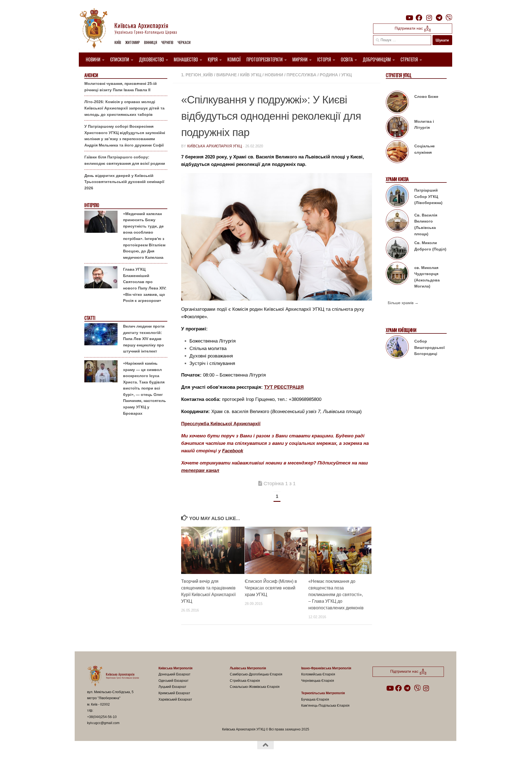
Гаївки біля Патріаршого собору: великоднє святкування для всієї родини (124, 160)
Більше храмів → (403, 303)
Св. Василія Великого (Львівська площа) (425, 224)
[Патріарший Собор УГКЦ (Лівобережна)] (397, 196)
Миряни (300, 59)
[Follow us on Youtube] (409, 17)
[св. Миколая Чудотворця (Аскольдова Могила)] (397, 274)
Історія (324, 59)
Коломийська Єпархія (318, 674)
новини (274, 74)
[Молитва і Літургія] (397, 128)
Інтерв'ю (91, 205)
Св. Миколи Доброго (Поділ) (430, 246)
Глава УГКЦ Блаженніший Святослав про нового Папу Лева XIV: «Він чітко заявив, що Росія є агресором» (144, 285)
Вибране (226, 74)
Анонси (91, 75)
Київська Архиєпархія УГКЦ (214, 146)
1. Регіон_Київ (197, 74)
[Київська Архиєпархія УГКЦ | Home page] (133, 29)
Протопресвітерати (264, 59)
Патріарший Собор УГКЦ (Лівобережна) (428, 196)
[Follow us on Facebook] (419, 17)
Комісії (234, 59)
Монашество (186, 59)
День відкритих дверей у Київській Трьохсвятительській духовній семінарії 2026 (124, 181)
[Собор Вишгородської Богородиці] (397, 347)
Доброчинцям (377, 59)
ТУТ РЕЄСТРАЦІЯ (284, 387)
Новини (93, 59)
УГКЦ (346, 74)
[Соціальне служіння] (397, 152)
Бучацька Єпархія (315, 699)
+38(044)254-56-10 (102, 717)
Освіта (347, 59)
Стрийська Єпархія (245, 681)
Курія (213, 59)
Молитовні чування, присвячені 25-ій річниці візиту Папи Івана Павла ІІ (120, 86)
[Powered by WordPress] (107, 753)
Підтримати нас (409, 28)
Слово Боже (426, 96)
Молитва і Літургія (424, 124)
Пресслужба (301, 74)
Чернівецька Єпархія (317, 681)
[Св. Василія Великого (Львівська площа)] (397, 221)
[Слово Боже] (397, 103)
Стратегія (409, 59)
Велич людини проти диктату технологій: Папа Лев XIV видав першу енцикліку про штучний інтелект (144, 338)
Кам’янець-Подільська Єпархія (325, 705)
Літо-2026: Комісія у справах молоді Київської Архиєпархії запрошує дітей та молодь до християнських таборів (124, 108)
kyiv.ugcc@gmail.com (103, 723)
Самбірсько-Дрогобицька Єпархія (256, 674)
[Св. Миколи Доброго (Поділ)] (397, 249)
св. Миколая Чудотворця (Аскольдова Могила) (427, 277)
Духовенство (151, 59)
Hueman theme (151, 754)
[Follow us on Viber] (449, 17)
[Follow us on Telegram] (439, 17)
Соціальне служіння (424, 149)
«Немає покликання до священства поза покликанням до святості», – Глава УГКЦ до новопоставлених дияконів (336, 594)
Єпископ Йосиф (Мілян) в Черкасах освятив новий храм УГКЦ (271, 588)
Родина (329, 74)
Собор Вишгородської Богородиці (429, 347)
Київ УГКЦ (250, 74)
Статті (89, 318)
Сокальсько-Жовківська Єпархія (255, 687)
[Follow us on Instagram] (429, 17)
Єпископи (119, 59)
